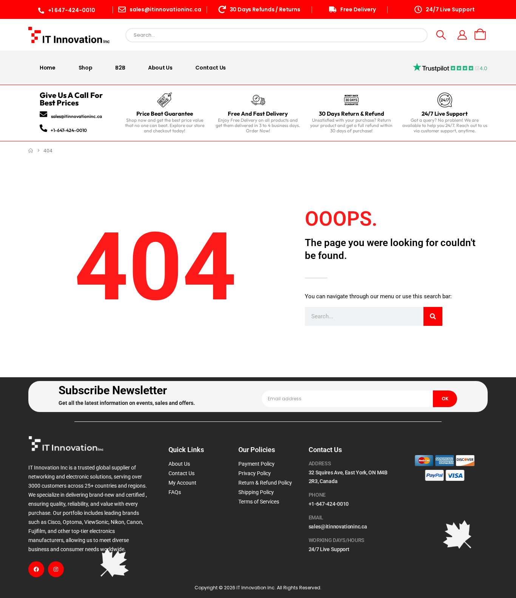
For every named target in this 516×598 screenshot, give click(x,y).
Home (48, 67)
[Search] (432, 316)
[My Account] (462, 35)
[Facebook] (36, 569)
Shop (86, 67)
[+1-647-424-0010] (43, 128)
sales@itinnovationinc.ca (76, 116)
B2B (120, 67)
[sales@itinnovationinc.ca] (43, 114)
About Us (160, 67)
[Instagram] (56, 569)
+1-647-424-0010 (69, 130)
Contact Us (210, 67)
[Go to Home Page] (30, 150)
